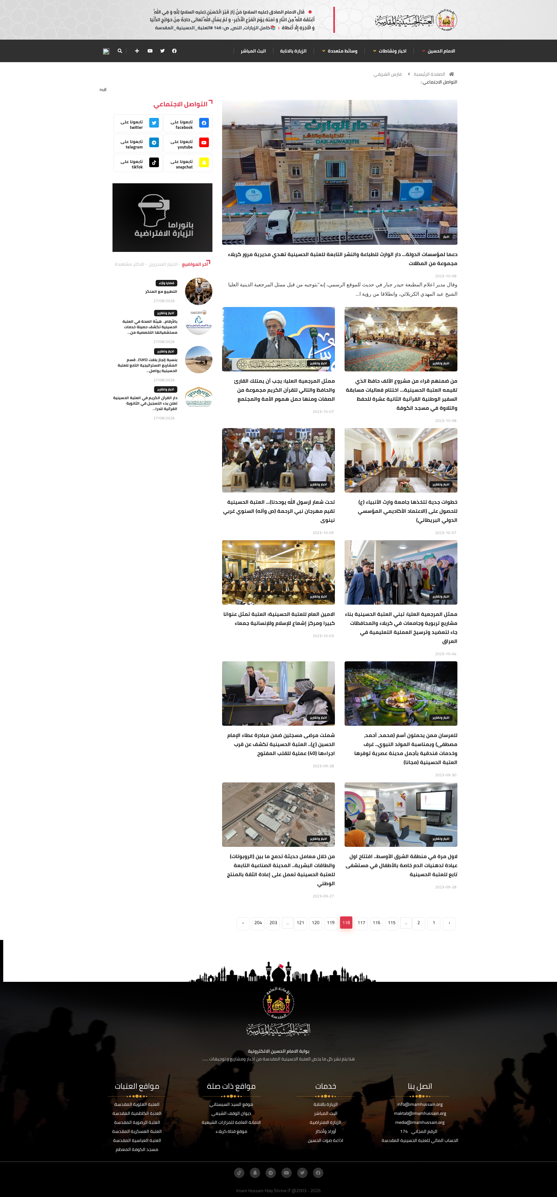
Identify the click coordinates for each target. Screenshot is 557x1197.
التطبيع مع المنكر (161, 291)
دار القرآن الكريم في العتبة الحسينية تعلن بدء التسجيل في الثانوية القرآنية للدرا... (145, 403)
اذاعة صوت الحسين (325, 1140)
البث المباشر (253, 51)
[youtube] (150, 51)
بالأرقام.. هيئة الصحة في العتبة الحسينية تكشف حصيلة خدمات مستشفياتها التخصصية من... (149, 327)
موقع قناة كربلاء (231, 1131)
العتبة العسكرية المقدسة (137, 1131)
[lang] (106, 51)
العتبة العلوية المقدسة (137, 1104)
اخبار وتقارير (441, 363)
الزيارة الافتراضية (325, 1122)
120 (315, 922)
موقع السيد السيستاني (231, 1104)
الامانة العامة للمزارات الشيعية (231, 1122)
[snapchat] (255, 1173)
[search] (119, 51)
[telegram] (271, 1173)
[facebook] (174, 51)
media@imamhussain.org (420, 1122)
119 (331, 922)
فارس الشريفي (388, 74)
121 (300, 922)
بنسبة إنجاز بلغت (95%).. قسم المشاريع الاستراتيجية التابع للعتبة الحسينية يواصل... (147, 365)
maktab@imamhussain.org (420, 1113)
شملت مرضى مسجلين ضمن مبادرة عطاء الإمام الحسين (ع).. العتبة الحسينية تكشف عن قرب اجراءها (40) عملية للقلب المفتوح (281, 744)
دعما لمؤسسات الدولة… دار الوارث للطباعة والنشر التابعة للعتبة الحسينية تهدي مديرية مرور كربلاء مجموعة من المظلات (342, 258)
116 (376, 922)
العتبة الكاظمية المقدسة (136, 1113)
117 (361, 922)
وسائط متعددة (342, 51)
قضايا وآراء (166, 283)
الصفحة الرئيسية (429, 74)
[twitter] (162, 51)
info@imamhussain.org (420, 1104)
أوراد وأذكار (325, 1131)
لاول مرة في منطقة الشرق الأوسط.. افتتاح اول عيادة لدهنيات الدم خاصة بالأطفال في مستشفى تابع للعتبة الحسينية (401, 865)
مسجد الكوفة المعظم (137, 1149)
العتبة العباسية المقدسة (137, 1140)
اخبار (446, 237)
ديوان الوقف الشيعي (231, 1113)
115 (392, 922)
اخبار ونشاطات (392, 51)
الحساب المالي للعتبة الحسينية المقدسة (420, 1140)
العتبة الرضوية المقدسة (137, 1122)
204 (258, 922)
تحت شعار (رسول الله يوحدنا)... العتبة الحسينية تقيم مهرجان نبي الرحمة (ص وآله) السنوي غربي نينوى (279, 511)
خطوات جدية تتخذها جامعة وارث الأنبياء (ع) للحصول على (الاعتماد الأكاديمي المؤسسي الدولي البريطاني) (407, 511)
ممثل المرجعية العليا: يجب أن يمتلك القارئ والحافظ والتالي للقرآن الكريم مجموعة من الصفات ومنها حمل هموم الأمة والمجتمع (284, 390)
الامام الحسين (441, 51)
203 (273, 922)
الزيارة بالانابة (293, 51)
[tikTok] (239, 1173)
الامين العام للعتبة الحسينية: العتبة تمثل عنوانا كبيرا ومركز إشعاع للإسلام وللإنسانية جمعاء (279, 618)
